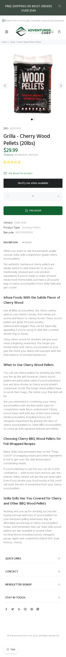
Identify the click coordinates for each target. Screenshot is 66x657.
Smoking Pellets (31, 227)
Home (4, 42)
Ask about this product (20, 173)
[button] (12, 162)
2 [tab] (34, 119)
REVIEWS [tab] (27, 243)
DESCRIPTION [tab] (11, 243)
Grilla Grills (20, 223)
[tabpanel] (33, 84)
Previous (5, 85)
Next (61, 85)
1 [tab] (32, 119)
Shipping (8, 155)
